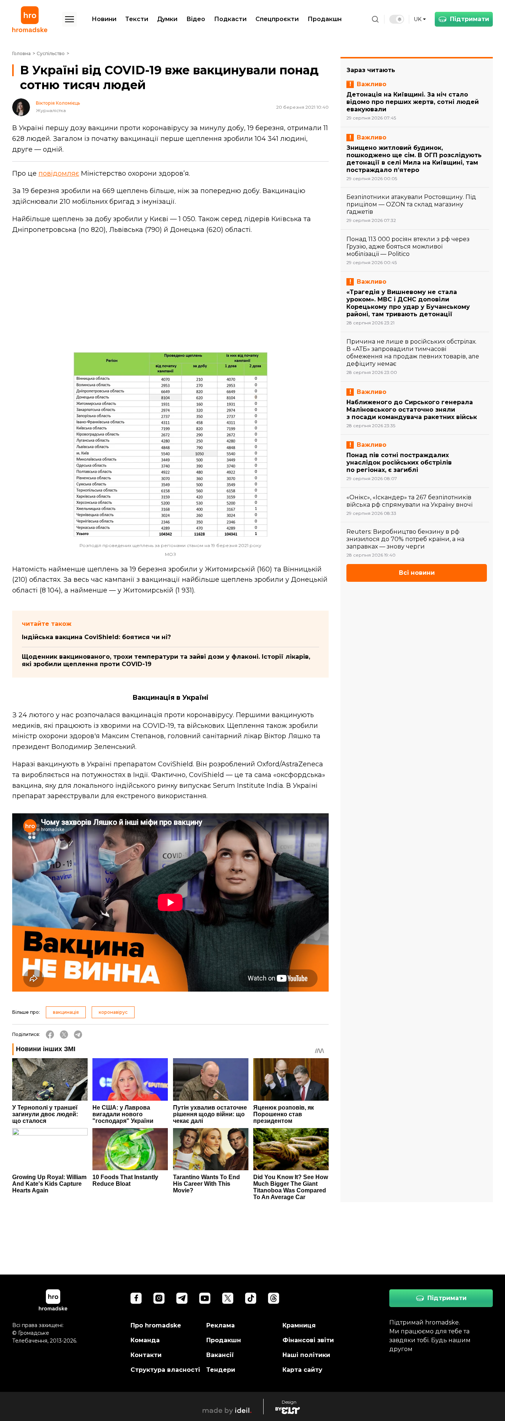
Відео (195, 19)
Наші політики (306, 1354)
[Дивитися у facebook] (136, 1298)
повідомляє (58, 173)
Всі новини (417, 572)
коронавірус (113, 1012)
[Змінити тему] (396, 19)
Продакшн (325, 19)
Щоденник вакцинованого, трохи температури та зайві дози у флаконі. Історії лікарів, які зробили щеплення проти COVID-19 (166, 660)
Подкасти (230, 19)
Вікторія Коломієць (58, 103)
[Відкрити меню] (69, 19)
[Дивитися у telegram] (181, 1298)
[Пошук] (375, 19)
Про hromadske (156, 1325)
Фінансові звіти (308, 1340)
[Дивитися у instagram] (159, 1298)
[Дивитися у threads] (273, 1298)
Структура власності (165, 1369)
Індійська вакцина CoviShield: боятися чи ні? (96, 637)
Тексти (136, 19)
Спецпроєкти (277, 19)
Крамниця (299, 1325)
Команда (145, 1340)
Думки (167, 19)
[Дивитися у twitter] (227, 1298)
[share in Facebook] (50, 1034)
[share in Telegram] (78, 1034)
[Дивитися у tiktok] (250, 1298)
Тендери (220, 1369)
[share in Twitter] (64, 1034)
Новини (104, 19)
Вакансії (220, 1354)
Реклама (220, 1325)
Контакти (146, 1354)
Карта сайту (302, 1369)
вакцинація (66, 1012)
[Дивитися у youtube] (204, 1298)
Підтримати (469, 19)
